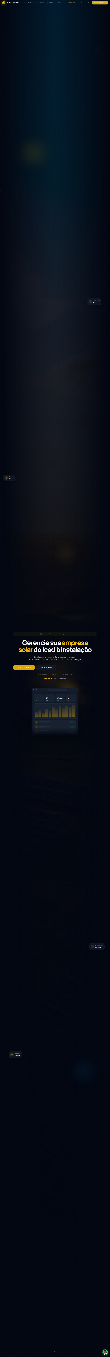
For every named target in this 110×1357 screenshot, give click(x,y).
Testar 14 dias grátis (99, 2)
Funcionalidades (28, 2)
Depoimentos (50, 2)
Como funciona (40, 2)
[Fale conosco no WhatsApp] (105, 1352)
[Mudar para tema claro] (81, 2)
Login (87, 2)
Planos (58, 2)
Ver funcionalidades (47, 667)
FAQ (64, 2)
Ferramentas (71, 2)
